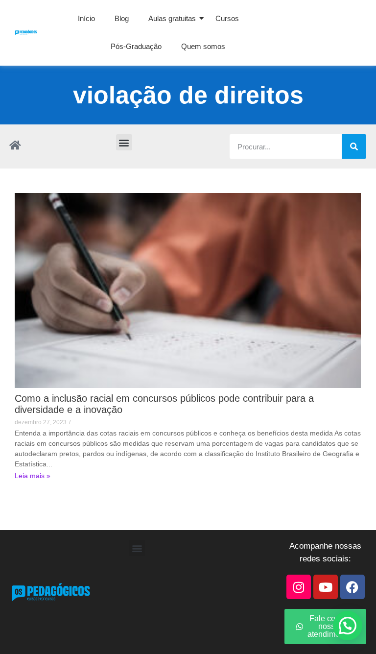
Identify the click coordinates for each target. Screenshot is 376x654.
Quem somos (203, 46)
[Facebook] (352, 587)
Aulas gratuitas (172, 18)
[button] (124, 142)
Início (86, 18)
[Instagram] (298, 587)
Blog (122, 18)
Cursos (227, 18)
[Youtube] (325, 587)
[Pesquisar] (354, 146)
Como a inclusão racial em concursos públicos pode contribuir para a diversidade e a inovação (164, 404)
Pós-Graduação (136, 46)
